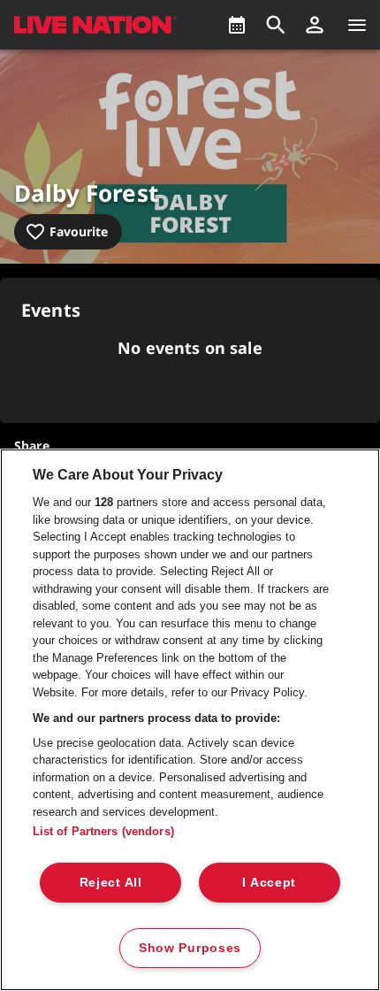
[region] (190, 720)
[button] (314, 25)
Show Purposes (190, 948)
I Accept (269, 882)
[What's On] (236, 25)
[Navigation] (357, 25)
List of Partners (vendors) (103, 831)
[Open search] (275, 25)
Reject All (111, 882)
